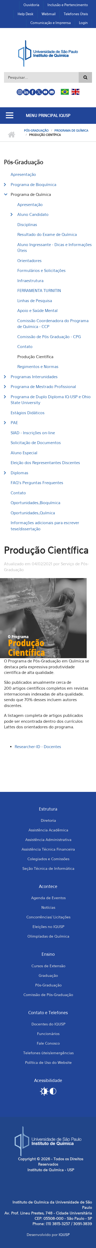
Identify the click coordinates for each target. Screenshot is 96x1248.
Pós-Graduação (36, 130)
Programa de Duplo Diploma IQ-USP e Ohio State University (51, 399)
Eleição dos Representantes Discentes (45, 462)
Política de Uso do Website (48, 1062)
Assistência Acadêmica (48, 830)
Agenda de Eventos (48, 897)
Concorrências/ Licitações (48, 917)
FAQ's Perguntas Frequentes (37, 482)
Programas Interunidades (34, 376)
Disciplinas (27, 224)
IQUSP (64, 1234)
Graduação (48, 975)
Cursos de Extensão (48, 965)
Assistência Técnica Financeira (48, 849)
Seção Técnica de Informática (48, 868)
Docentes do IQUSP (48, 1024)
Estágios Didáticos (28, 412)
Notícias (48, 907)
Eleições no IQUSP (48, 926)
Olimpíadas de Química (48, 936)
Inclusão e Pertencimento (67, 5)
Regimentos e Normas (37, 366)
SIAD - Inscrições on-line (33, 432)
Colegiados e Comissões (48, 858)
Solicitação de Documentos (36, 442)
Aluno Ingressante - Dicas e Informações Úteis (54, 247)
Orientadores (29, 260)
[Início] (48, 53)
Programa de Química (71, 130)
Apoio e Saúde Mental (37, 310)
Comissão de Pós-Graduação (48, 994)
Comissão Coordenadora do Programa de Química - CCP (53, 323)
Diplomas (19, 472)
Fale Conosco (48, 1043)
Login (83, 23)
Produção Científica (35, 356)
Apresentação (23, 174)
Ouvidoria (31, 5)
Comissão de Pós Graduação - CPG (49, 336)
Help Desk (25, 14)
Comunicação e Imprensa (50, 23)
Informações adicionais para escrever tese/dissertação (45, 525)
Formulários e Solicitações (41, 270)
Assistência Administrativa (48, 839)
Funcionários (48, 1033)
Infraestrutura (30, 280)
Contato (25, 346)
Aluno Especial (24, 452)
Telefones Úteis (76, 14)
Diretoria (48, 820)
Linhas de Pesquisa (34, 300)
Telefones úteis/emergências (48, 1052)
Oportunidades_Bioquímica (35, 502)
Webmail (48, 14)
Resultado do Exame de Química (47, 234)
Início (11, 134)
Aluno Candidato (33, 214)
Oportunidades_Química (33, 512)
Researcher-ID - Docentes (38, 746)
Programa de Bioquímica (33, 184)
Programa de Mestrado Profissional (43, 386)
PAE (14, 422)
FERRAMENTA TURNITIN (39, 290)
